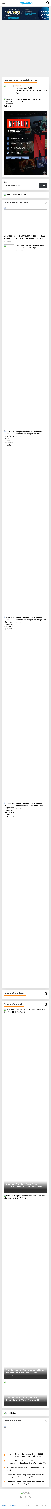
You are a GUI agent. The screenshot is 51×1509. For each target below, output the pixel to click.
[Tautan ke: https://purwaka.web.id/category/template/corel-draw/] (46, 993)
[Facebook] (21, 1497)
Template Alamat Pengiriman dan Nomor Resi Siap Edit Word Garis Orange (29, 804)
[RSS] (30, 1497)
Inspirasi (18, 86)
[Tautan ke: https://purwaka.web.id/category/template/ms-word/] (46, 202)
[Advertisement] (25, 47)
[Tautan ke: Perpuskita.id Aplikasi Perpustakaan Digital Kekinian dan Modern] (9, 89)
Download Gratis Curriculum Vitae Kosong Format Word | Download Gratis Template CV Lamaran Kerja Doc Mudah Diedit (30, 247)
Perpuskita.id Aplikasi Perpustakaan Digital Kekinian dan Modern (31, 90)
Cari (5, 182)
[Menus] (4, 3)
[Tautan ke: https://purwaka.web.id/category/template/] (46, 1004)
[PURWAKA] (26, 2)
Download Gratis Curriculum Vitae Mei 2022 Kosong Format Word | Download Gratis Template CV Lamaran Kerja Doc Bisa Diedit (25, 237)
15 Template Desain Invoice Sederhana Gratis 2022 (26, 1469)
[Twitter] (25, 1497)
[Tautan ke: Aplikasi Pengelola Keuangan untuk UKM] (9, 102)
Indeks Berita (41, 1505)
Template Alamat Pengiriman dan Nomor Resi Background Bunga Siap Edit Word (31, 618)
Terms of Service (27, 1505)
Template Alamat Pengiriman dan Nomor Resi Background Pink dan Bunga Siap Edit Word (30, 433)
